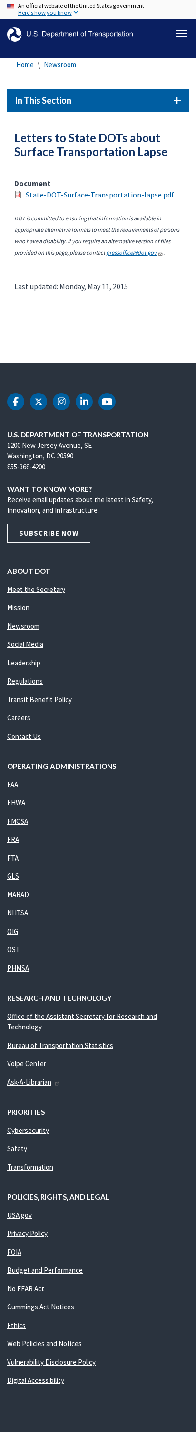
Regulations (25, 680)
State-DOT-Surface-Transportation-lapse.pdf (100, 194)
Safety (17, 1148)
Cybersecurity (28, 1130)
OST (13, 949)
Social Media (25, 644)
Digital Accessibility (35, 1380)
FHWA (16, 802)
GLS (13, 876)
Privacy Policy (27, 1233)
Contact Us (24, 736)
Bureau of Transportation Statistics (60, 1045)
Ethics (16, 1325)
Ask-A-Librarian (29, 1082)
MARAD (18, 894)
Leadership (23, 662)
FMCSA (17, 821)
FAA (12, 784)
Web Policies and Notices (44, 1343)
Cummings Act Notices (40, 1306)
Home (25, 64)
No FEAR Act (25, 1288)
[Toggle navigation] (181, 33)
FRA (13, 839)
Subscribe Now (48, 533)
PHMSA (18, 968)
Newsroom (60, 64)
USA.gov (19, 1215)
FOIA (14, 1251)
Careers (18, 717)
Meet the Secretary (36, 589)
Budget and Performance (45, 1270)
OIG (12, 931)
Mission (18, 607)
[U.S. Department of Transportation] (70, 34)
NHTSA (17, 912)
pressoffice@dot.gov (131, 252)
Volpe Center (26, 1063)
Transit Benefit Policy (39, 699)
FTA (13, 857)
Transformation (30, 1167)
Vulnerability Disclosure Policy (51, 1362)
